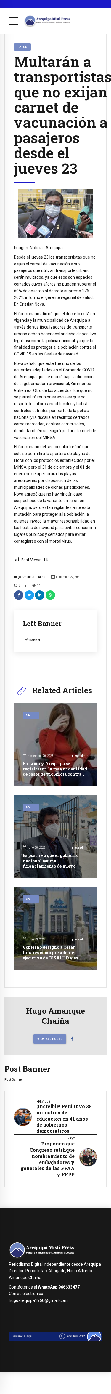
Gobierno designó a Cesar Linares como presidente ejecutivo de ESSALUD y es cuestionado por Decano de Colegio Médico (50, 958)
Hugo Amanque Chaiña (29, 577)
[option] (55, 213)
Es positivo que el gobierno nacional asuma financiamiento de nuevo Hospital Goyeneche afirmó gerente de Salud (51, 866)
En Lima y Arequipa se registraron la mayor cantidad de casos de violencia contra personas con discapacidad (55, 772)
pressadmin (80, 756)
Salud (22, 47)
